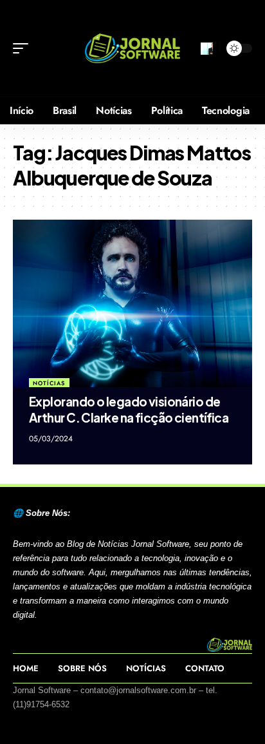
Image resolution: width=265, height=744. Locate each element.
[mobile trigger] (24, 48)
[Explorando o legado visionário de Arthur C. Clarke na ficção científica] (132, 303)
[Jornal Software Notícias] (133, 48)
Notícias (49, 383)
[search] (206, 49)
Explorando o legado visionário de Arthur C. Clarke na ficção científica (128, 409)
